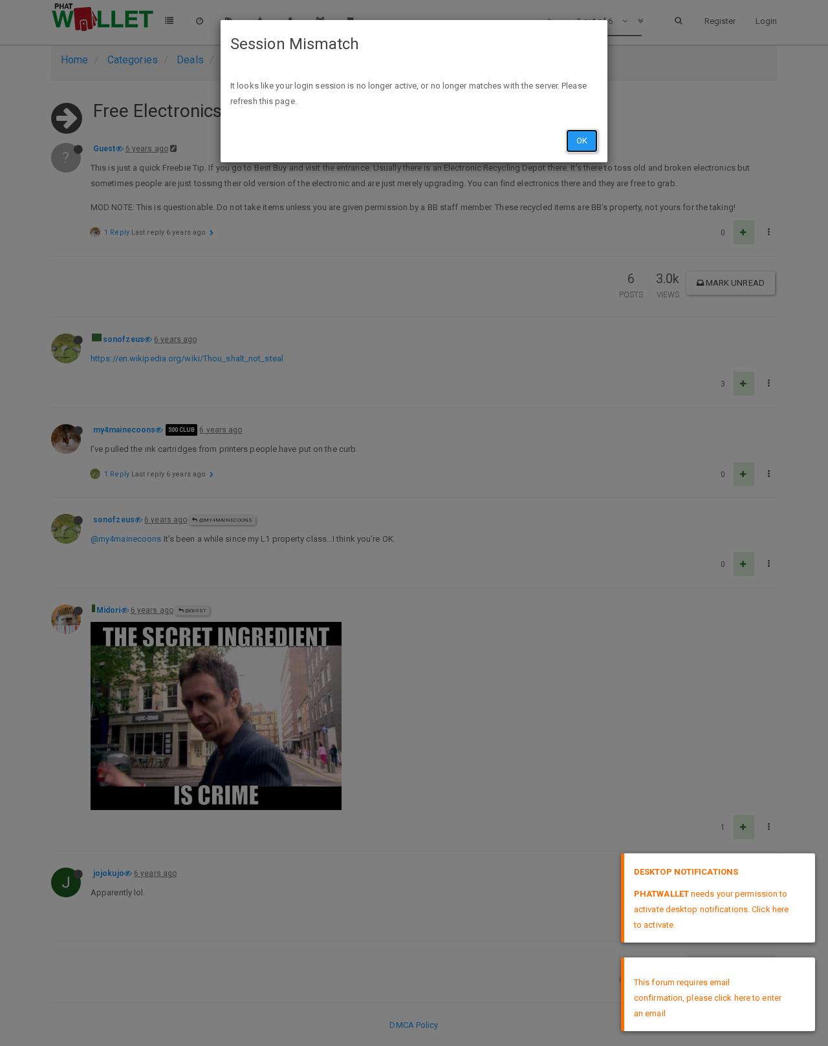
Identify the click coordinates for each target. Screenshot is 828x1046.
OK (581, 140)
